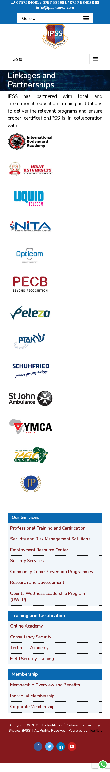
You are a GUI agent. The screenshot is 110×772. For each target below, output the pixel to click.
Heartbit (95, 730)
